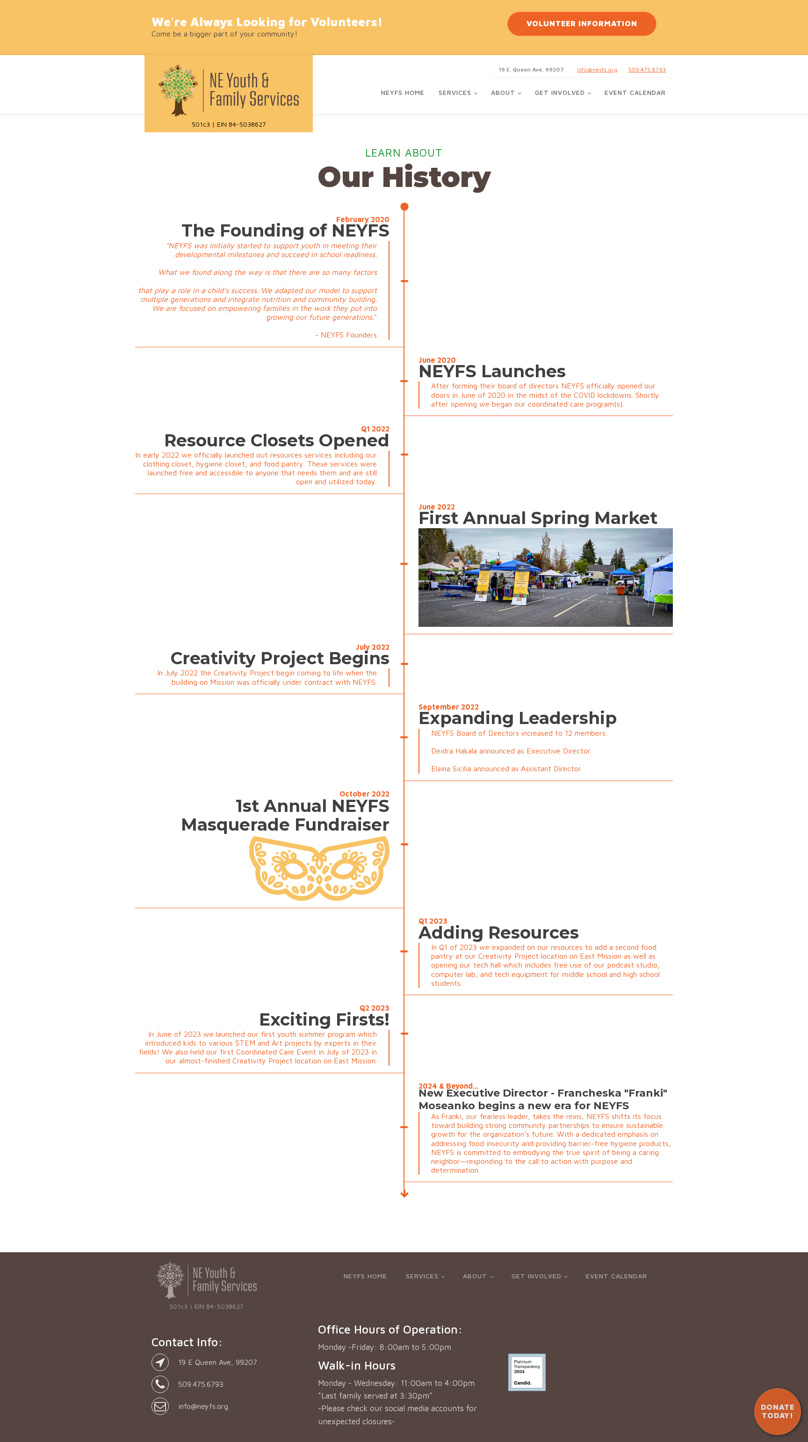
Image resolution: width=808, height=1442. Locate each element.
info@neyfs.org (597, 69)
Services (455, 92)
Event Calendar (635, 92)
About (503, 92)
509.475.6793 (647, 69)
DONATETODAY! (777, 1411)
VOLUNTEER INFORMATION (582, 23)
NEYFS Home (403, 92)
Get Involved (560, 92)
